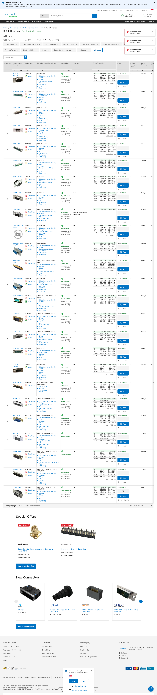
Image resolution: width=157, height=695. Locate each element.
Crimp (41, 78)
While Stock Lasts (24, 554)
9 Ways (41, 266)
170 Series (42, 375)
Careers (83, 653)
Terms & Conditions (44, 677)
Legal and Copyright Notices (26, 677)
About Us (83, 646)
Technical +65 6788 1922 (12, 650)
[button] (8, 21)
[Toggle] (5, 40)
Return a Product (48, 653)
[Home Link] (11, 16)
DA (40, 184)
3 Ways (41, 354)
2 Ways (41, 132)
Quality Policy (85, 650)
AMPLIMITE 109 (44, 325)
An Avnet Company (9, 685)
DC (40, 169)
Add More (97, 50)
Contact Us (129, 10)
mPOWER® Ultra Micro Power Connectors (92, 611)
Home (5, 28)
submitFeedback (9, 657)
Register (132, 15)
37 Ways (41, 114)
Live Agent (7, 653)
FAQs (5, 660)
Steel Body (42, 88)
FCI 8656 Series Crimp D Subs (49, 462)
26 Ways (42, 181)
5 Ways (41, 148)
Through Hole (43, 130)
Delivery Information (49, 657)
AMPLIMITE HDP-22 (45, 408)
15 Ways (41, 79)
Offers (121, 10)
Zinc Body (42, 291)
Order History (46, 650)
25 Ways (42, 421)
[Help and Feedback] (151, 689)
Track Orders (144, 10)
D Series (21, 610)
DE (40, 83)
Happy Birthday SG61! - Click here (107, 10)
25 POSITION (43, 390)
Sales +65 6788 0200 (11, 646)
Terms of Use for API (59, 677)
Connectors (14, 28)
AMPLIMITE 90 (43, 218)
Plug (40, 86)
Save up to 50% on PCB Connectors (73, 549)
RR (40, 498)
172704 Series (43, 119)
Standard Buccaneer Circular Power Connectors (62, 611)
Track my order (47, 646)
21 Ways (41, 166)
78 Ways (41, 403)
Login (126, 15)
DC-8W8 (42, 233)
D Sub (41, 99)
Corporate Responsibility (88, 657)
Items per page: (10, 506)
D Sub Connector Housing (47, 76)
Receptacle (42, 138)
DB (40, 424)
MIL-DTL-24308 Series (46, 271)
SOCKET (42, 388)
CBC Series (43, 252)
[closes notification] (154, 2)
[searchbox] (70, 16)
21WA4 (41, 164)
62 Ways (42, 213)
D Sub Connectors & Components (31, 28)
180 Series (42, 84)
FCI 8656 (42, 480)
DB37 (40, 112)
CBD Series (42, 235)
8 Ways (41, 97)
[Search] (94, 16)
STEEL (41, 392)
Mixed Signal (43, 96)
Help (136, 10)
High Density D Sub (45, 81)
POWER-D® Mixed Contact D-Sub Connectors (126, 611)
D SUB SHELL (43, 387)
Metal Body (42, 411)
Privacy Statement (9, 677)
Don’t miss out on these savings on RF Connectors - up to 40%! (35, 550)
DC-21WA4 (42, 251)
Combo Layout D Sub (46, 168)
